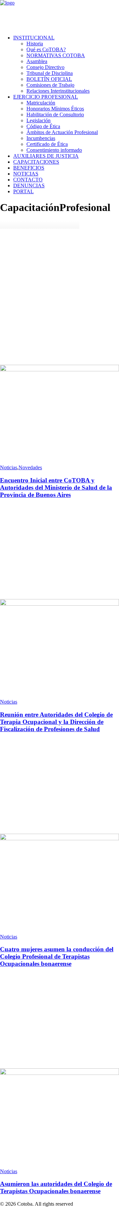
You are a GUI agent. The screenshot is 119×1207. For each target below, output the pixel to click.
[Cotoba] (59, 15)
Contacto (28, 179)
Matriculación (40, 102)
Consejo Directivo (45, 67)
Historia (34, 43)
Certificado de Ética (47, 144)
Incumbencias (40, 138)
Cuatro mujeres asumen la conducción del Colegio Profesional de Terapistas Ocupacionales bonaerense (56, 956)
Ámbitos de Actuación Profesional (62, 132)
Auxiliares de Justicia (46, 156)
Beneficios (28, 168)
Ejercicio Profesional (45, 97)
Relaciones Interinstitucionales (58, 91)
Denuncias (29, 185)
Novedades (30, 467)
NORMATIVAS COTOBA (55, 55)
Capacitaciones (36, 162)
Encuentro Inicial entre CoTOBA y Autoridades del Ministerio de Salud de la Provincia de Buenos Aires (56, 487)
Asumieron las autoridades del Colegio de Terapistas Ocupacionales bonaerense (56, 1187)
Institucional (34, 37)
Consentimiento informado (54, 150)
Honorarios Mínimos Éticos (55, 108)
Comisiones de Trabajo (50, 85)
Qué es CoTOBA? (46, 49)
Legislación (38, 120)
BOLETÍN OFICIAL (49, 79)
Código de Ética (43, 126)
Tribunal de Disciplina (49, 73)
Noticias (25, 173)
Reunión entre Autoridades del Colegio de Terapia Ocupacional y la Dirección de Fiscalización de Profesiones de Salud (56, 721)
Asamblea (36, 61)
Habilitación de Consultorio (55, 114)
